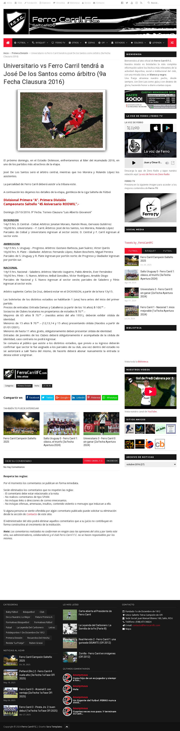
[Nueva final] (61, 152)
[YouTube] (132, 3)
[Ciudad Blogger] (160, 447)
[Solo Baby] (160, 433)
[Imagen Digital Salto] (150, 433)
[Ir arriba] (67, 726)
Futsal (167, 251)
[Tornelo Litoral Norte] (149, 447)
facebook (112, 461)
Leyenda (157, 42)
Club (20, 2)
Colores (138, 42)
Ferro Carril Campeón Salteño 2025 (20, 440)
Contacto (100, 2)
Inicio (9, 2)
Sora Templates (54, 726)
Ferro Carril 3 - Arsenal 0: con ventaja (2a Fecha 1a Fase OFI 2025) (35, 693)
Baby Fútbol (12, 611)
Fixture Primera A (43, 617)
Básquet (40, 42)
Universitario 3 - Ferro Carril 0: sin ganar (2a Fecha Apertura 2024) (99, 441)
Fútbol (22, 42)
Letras (52, 627)
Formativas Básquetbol (17, 622)
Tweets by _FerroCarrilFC (139, 242)
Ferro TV (60, 42)
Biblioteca (74, 2)
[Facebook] (122, 3)
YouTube (152, 411)
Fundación (32, 2)
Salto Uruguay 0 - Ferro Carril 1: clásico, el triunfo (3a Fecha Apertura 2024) (61, 441)
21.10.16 (47, 385)
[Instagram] (137, 3)
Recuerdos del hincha (38, 637)
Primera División (20, 53)
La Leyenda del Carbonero (30, 627)
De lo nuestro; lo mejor (18, 617)
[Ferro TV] (150, 221)
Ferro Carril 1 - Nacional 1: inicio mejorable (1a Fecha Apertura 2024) (157, 311)
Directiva (60, 2)
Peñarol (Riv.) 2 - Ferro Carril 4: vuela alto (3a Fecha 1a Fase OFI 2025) (37, 675)
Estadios (120, 42)
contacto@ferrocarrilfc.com (146, 625)
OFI (103, 42)
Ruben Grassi (36, 642)
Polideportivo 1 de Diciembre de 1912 (25, 632)
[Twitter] (127, 3)
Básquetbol (29, 611)
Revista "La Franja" (15, 642)
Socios (88, 2)
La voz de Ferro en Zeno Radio (154, 174)
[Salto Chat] (140, 447)
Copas (91, 42)
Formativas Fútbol (43, 622)
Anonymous (80, 675)
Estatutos (46, 2)
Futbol (133, 251)
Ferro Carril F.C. (94, 461)
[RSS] (141, 3)
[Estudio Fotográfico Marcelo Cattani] (140, 433)
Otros (75, 42)
